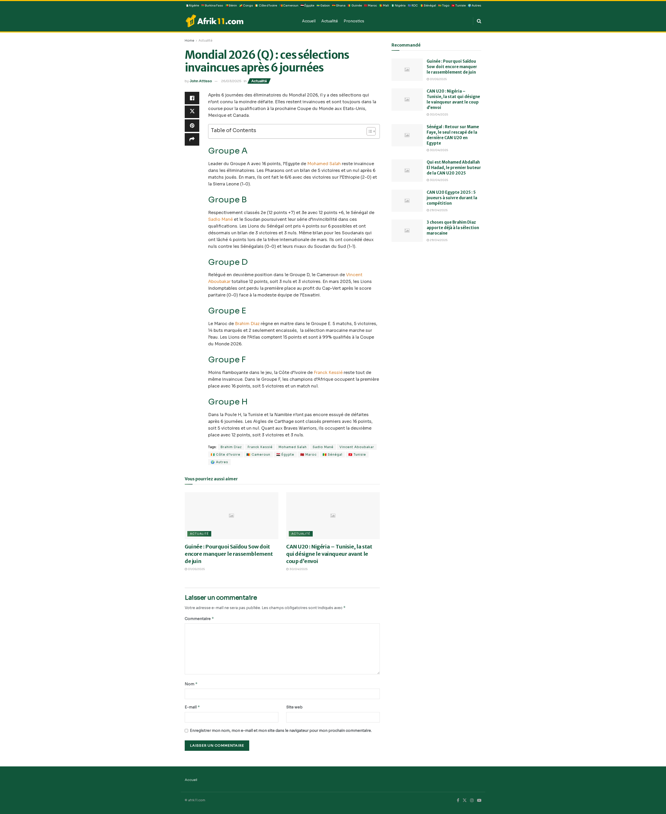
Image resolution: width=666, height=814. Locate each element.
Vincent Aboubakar (357, 447)
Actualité (329, 21)
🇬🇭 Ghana (338, 5)
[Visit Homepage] (240, 21)
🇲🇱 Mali (384, 5)
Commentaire (199, 618)
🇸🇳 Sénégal (428, 5)
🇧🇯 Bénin (231, 5)
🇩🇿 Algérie (192, 5)
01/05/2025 (196, 569)
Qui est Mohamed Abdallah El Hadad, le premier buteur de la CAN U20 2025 (454, 168)
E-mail (192, 707)
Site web (294, 707)
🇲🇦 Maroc (370, 5)
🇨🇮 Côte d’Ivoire (266, 5)
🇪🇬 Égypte (307, 5)
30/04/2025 (298, 569)
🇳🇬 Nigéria (398, 5)
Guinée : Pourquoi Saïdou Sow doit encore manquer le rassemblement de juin (229, 553)
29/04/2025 (438, 210)
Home (189, 40)
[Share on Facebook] (192, 98)
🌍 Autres (474, 5)
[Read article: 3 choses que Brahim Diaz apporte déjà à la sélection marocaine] (407, 230)
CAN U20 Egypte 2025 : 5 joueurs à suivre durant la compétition (452, 198)
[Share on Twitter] (192, 112)
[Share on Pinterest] (192, 125)
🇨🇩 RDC (413, 5)
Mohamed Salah (324, 163)
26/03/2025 (231, 81)
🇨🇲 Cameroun (288, 5)
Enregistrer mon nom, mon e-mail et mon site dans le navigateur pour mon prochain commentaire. (281, 730)
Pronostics (354, 21)
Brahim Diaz (247, 323)
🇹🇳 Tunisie (458, 5)
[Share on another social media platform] (192, 139)
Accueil (309, 21)
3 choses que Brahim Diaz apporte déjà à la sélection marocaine (453, 228)
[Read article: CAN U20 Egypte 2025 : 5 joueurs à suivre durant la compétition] (407, 201)
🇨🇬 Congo (246, 5)
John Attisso (201, 81)
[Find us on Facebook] (458, 800)
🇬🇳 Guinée (355, 5)
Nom (191, 683)
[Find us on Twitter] (465, 800)
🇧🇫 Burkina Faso (212, 5)
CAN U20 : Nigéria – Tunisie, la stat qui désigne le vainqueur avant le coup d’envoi (329, 553)
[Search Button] (479, 21)
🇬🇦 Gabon (323, 5)
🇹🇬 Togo (443, 5)
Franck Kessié (328, 372)
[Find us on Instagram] (472, 800)
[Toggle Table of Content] (368, 131)
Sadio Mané (220, 219)
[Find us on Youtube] (479, 800)
